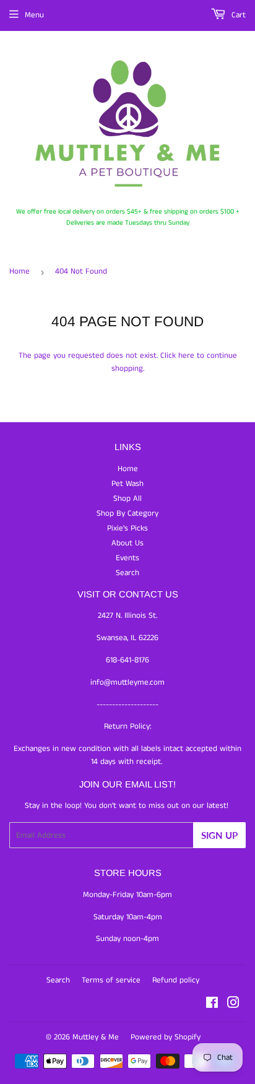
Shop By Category (127, 513)
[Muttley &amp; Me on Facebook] (211, 1005)
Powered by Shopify (166, 1037)
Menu (34, 15)
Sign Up (219, 835)
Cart (237, 15)
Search (127, 573)
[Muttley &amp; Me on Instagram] (233, 1005)
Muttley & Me (95, 1037)
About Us (127, 543)
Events (127, 558)
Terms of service (111, 980)
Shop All (127, 499)
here (186, 356)
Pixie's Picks (127, 528)
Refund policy (175, 980)
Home (19, 271)
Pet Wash (127, 484)
